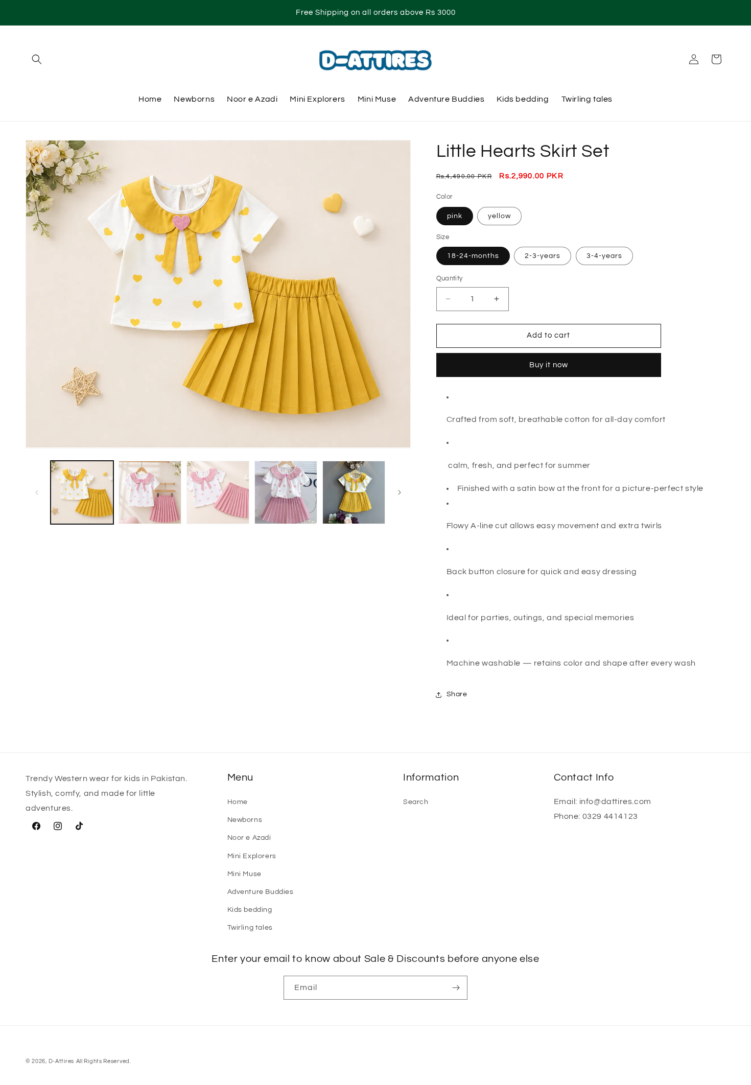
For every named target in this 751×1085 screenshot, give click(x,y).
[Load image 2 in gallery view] (150, 492)
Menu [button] (240, 777)
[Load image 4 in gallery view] (285, 492)
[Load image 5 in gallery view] (353, 492)
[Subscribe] (455, 988)
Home (237, 802)
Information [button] (431, 777)
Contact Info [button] (584, 777)
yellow (499, 216)
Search (416, 802)
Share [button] (457, 694)
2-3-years (542, 256)
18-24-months (473, 256)
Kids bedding (249, 909)
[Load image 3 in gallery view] (217, 492)
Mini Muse (244, 874)
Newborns (245, 819)
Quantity (449, 278)
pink (454, 216)
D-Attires (61, 1061)
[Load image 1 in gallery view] (82, 492)
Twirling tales (250, 927)
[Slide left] (37, 492)
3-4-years (604, 256)
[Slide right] (399, 492)
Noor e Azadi (249, 837)
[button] (37, 59)
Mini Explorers (251, 856)
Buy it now (548, 365)
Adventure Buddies (260, 891)
